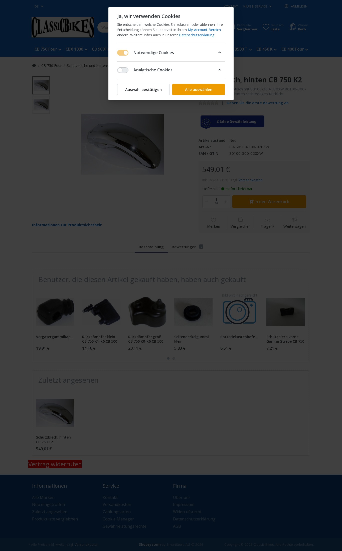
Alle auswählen (198, 89)
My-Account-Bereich (204, 29)
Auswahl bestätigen (143, 89)
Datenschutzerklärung (196, 35)
